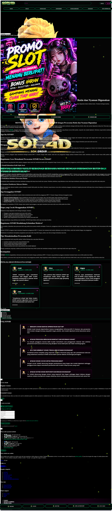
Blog (5, 496)
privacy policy (78, 456)
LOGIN (34, 506)
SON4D (11, 8)
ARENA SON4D (6, 318)
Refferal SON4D (8, 486)
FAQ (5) (26, 35)
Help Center (7, 493)
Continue (4, 450)
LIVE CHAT (102, 506)
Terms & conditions (9, 501)
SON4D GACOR (20, 117)
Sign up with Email (6, 409)
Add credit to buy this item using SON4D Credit (15, 439)
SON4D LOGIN (43, 8)
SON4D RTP (90, 8)
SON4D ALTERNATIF (74, 8)
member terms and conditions (32, 420)
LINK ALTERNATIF (79, 506)
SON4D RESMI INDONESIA (11, 479)
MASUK (102, 3)
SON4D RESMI (59, 8)
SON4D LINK (93, 117)
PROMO (12, 506)
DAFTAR (108, 3)
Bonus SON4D (7, 487)
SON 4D (27, 8)
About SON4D (7, 485)
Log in (16, 426)
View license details (5, 311)
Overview (3, 35)
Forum (5, 495)
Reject (2, 460)
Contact (6, 500)
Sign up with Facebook (7, 406)
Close (2, 398)
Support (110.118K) (19, 35)
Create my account (5, 423)
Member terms (8, 503)
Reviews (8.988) (10, 35)
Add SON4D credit (8, 447)
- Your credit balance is (19, 438)
